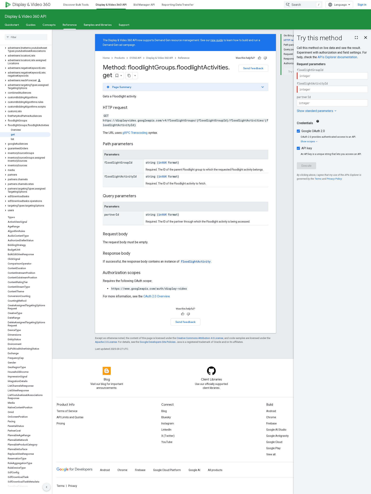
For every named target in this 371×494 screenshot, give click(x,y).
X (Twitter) (167, 435)
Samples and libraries (98, 24)
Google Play (273, 448)
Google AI (194, 470)
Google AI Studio (276, 429)
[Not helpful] (265, 58)
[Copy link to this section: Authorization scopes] (144, 273)
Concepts (49, 24)
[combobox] (303, 4)
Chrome (271, 417)
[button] (25, 49)
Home (106, 57)
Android (271, 411)
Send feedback (253, 68)
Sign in (362, 4)
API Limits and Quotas (70, 417)
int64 (162, 162)
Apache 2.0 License (106, 341)
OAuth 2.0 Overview (156, 296)
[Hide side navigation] (46, 487)
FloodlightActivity (196, 261)
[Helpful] (259, 58)
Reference (70, 24)
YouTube (166, 442)
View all (271, 454)
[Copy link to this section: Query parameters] (140, 196)
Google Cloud (274, 442)
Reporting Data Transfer (178, 4)
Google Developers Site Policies (157, 341)
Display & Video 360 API (111, 4)
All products (215, 470)
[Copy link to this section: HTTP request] (131, 108)
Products (120, 57)
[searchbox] (26, 37)
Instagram (167, 423)
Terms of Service (67, 411)
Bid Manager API (144, 4)
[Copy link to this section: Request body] (131, 234)
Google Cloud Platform (167, 470)
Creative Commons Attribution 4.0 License (200, 338)
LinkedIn (166, 429)
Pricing (61, 423)
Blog (164, 411)
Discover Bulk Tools (76, 4)
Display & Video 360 (31, 4)
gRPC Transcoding (135, 133)
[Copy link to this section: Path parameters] (137, 144)
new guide (216, 40)
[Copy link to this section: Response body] (134, 253)
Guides (31, 24)
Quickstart (12, 24)
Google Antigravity (277, 435)
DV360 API (135, 57)
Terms (61, 485)
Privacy (72, 485)
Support (124, 24)
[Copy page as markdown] (129, 75)
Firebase (271, 423)
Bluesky (166, 417)
